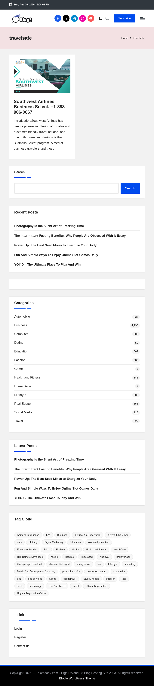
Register (20, 637)
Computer (21, 334)
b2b (48, 535)
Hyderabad (87, 556)
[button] (124, 18)
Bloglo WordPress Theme (77, 678)
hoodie (54, 556)
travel (76, 586)
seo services (35, 578)
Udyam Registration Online (31, 593)
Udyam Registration (96, 586)
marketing (130, 564)
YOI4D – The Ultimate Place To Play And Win (47, 264)
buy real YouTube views (87, 535)
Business (20, 325)
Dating (18, 342)
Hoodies (69, 556)
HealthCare (120, 549)
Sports (52, 578)
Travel (18, 421)
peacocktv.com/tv (96, 571)
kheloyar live (83, 564)
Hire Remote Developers (30, 556)
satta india (119, 571)
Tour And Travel (57, 586)
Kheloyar (104, 556)
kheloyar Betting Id (59, 564)
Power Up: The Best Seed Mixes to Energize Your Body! (55, 245)
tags (124, 578)
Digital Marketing (54, 542)
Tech (19, 586)
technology (35, 586)
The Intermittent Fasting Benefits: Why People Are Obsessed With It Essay (70, 235)
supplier (110, 578)
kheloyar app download (29, 564)
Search (19, 172)
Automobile (22, 316)
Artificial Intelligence (28, 535)
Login (18, 628)
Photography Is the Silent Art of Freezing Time (49, 226)
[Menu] (142, 18)
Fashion (19, 360)
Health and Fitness (27, 377)
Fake (46, 549)
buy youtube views (118, 535)
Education (21, 351)
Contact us (21, 646)
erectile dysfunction (98, 542)
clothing (33, 542)
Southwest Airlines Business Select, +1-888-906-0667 (40, 107)
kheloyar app (123, 556)
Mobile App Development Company (36, 571)
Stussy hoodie (91, 578)
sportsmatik (69, 578)
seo (19, 578)
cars (19, 542)
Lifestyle (20, 395)
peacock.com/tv (71, 571)
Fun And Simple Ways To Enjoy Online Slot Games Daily (56, 255)
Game (18, 369)
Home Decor (23, 386)
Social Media (23, 412)
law (99, 564)
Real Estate (22, 403)
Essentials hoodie (26, 549)
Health (75, 549)
